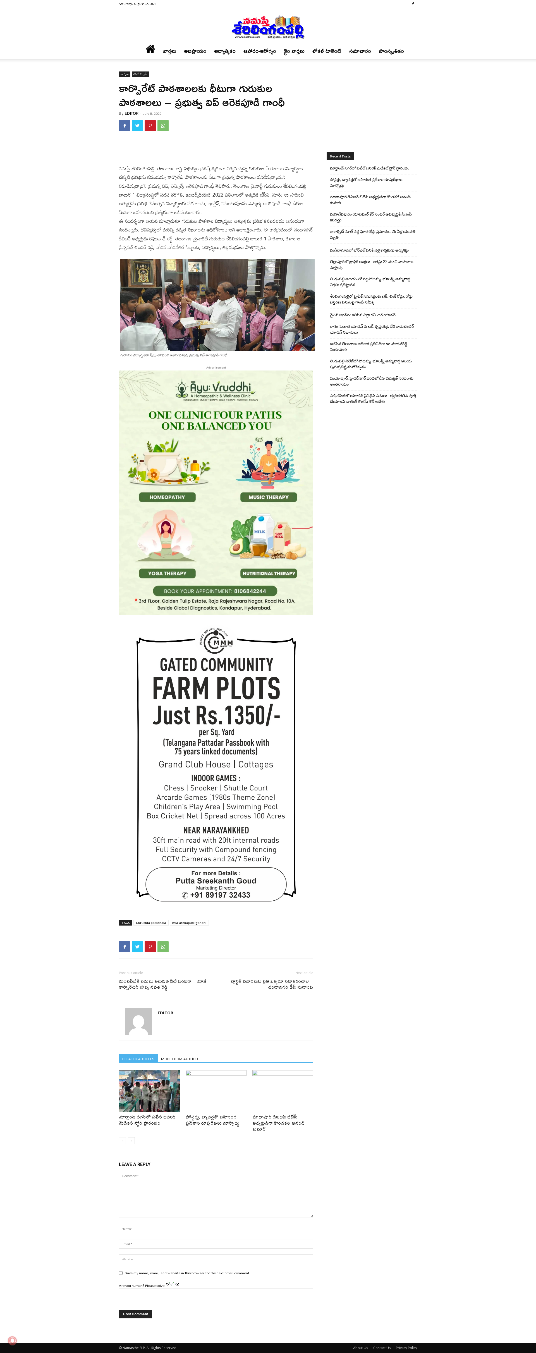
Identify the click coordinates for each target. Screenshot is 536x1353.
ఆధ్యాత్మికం (225, 51)
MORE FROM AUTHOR (179, 1058)
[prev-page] (122, 1140)
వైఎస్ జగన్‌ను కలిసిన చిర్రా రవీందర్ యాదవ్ (363, 315)
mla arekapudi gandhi (189, 923)
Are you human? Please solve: (142, 1285)
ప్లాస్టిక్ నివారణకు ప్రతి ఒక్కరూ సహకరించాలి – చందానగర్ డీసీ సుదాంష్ (272, 984)
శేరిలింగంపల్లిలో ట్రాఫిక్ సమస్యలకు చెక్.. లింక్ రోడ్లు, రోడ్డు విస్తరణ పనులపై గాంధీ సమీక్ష (371, 299)
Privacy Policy (406, 1347)
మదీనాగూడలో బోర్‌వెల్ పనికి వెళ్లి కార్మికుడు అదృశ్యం (369, 250)
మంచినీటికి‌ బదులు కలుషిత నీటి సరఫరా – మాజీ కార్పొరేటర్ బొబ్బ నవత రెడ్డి (163, 984)
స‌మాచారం (360, 51)
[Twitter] (137, 125)
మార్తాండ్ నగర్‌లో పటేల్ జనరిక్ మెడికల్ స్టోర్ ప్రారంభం (147, 1119)
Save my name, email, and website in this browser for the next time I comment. (187, 1272)
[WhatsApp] (163, 125)
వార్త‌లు (169, 51)
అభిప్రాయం (195, 51)
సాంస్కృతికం (391, 51)
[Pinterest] (150, 125)
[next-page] (131, 1140)
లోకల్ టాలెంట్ (326, 51)
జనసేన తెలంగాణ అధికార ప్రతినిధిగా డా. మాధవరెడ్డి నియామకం (368, 346)
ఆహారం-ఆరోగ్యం (259, 51)
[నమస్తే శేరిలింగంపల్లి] (268, 26)
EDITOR (131, 113)
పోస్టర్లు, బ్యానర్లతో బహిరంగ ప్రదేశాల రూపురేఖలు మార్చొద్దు (212, 1119)
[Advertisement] (216, 150)
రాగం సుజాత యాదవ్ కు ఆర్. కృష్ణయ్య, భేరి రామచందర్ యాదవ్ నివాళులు (372, 329)
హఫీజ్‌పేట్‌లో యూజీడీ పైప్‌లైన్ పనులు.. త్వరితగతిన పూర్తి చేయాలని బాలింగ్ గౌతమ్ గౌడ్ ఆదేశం (373, 398)
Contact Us (382, 1347)
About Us (360, 1347)
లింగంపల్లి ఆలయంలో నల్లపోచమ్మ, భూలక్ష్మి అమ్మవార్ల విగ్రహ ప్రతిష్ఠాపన (370, 282)
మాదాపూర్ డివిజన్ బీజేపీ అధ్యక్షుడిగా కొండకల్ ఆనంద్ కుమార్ (278, 1123)
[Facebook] (413, 4)
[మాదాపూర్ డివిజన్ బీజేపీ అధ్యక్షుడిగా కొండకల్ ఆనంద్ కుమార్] (282, 1091)
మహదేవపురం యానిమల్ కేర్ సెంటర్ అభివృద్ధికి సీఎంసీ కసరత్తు (371, 217)
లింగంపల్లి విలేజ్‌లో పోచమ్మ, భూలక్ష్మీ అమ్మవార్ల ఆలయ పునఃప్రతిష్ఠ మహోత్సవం (371, 364)
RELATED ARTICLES (138, 1058)
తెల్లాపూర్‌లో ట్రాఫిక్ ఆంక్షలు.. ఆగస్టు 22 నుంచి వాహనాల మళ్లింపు (371, 264)
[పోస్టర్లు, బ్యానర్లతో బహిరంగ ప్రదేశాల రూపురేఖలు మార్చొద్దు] (216, 1091)
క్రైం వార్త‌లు (294, 51)
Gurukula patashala (151, 923)
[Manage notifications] (12, 1340)
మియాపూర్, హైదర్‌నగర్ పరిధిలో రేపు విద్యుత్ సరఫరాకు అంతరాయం (371, 381)
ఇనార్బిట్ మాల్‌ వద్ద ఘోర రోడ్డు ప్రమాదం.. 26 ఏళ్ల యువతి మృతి (372, 234)
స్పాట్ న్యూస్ (140, 74)
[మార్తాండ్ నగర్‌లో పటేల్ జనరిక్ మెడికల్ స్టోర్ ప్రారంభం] (149, 1091)
